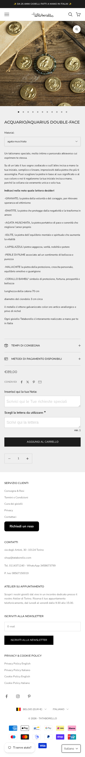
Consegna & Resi (14, 491)
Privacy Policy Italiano (17, 670)
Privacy (8, 510)
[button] (71, 748)
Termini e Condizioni (16, 497)
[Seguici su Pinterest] (29, 696)
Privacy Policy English (17, 663)
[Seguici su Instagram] (18, 696)
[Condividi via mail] (40, 382)
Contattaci (10, 517)
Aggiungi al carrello (42, 442)
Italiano (58, 709)
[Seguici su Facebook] (6, 696)
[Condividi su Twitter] (27, 382)
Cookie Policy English (17, 676)
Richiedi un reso (22, 526)
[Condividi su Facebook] (21, 382)
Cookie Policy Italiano (17, 683)
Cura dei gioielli (13, 504)
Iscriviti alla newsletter (29, 640)
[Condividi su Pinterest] (34, 382)
